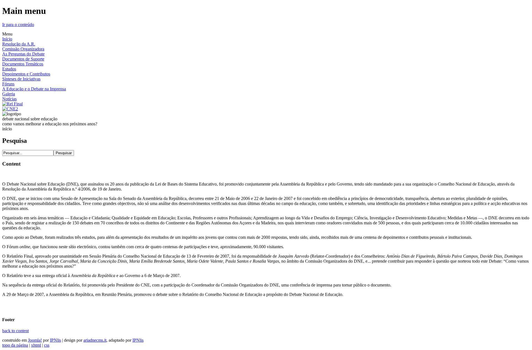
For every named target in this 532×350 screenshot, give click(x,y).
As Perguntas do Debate (23, 54)
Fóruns (8, 84)
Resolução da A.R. (18, 44)
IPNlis (55, 340)
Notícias (9, 99)
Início (7, 39)
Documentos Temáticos (22, 64)
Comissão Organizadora (23, 49)
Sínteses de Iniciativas (21, 79)
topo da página (15, 345)
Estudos (9, 69)
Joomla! (35, 340)
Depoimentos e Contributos (26, 74)
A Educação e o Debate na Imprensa (34, 89)
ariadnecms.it (94, 340)
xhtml (36, 345)
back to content (15, 330)
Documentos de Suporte (23, 59)
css (46, 345)
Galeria (8, 94)
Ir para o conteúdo (18, 24)
